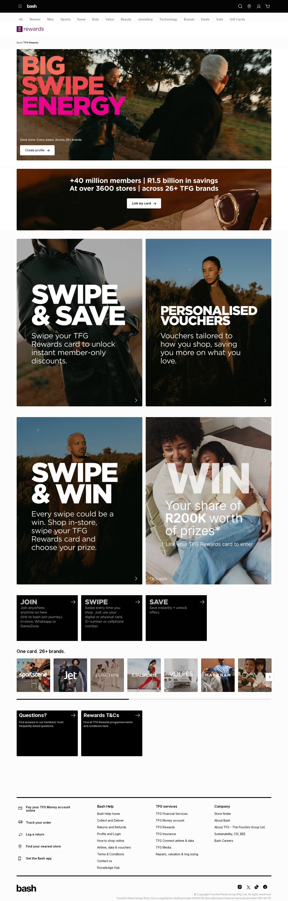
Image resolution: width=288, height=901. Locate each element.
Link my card (141, 203)
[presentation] (21, 19)
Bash (19, 42)
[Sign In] (258, 6)
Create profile (34, 150)
